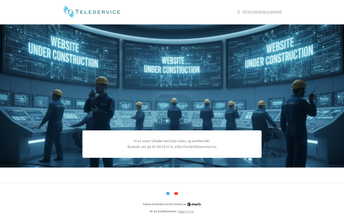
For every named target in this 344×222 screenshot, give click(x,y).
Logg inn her (186, 211)
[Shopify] (194, 204)
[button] (259, 11)
